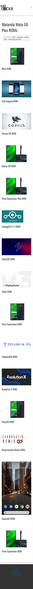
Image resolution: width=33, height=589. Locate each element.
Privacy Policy (16, 573)
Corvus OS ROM (9, 133)
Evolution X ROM (9, 389)
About (16, 569)
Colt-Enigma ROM (10, 101)
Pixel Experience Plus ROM (14, 198)
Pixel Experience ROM (12, 324)
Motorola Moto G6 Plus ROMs (14, 39)
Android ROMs (20, 37)
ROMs (13, 37)
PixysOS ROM (8, 422)
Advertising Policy (16, 571)
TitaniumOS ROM (9, 357)
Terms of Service (16, 575)
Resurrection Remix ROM (13, 450)
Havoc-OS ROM (9, 166)
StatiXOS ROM (8, 259)
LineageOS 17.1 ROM (11, 226)
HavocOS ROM (8, 519)
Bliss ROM (6, 69)
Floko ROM (7, 292)
